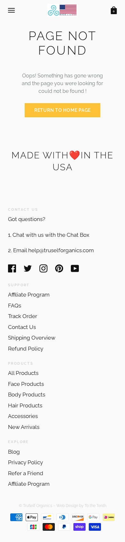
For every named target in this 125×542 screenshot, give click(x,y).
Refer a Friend (25, 473)
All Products (23, 373)
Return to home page (62, 110)
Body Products (26, 394)
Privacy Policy (25, 462)
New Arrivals (23, 427)
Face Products (26, 384)
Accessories (23, 416)
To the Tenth (95, 505)
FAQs (14, 305)
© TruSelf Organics (35, 505)
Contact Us (22, 327)
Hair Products (25, 405)
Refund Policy (25, 348)
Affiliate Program (29, 294)
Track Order (22, 316)
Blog (14, 452)
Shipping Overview (31, 337)
